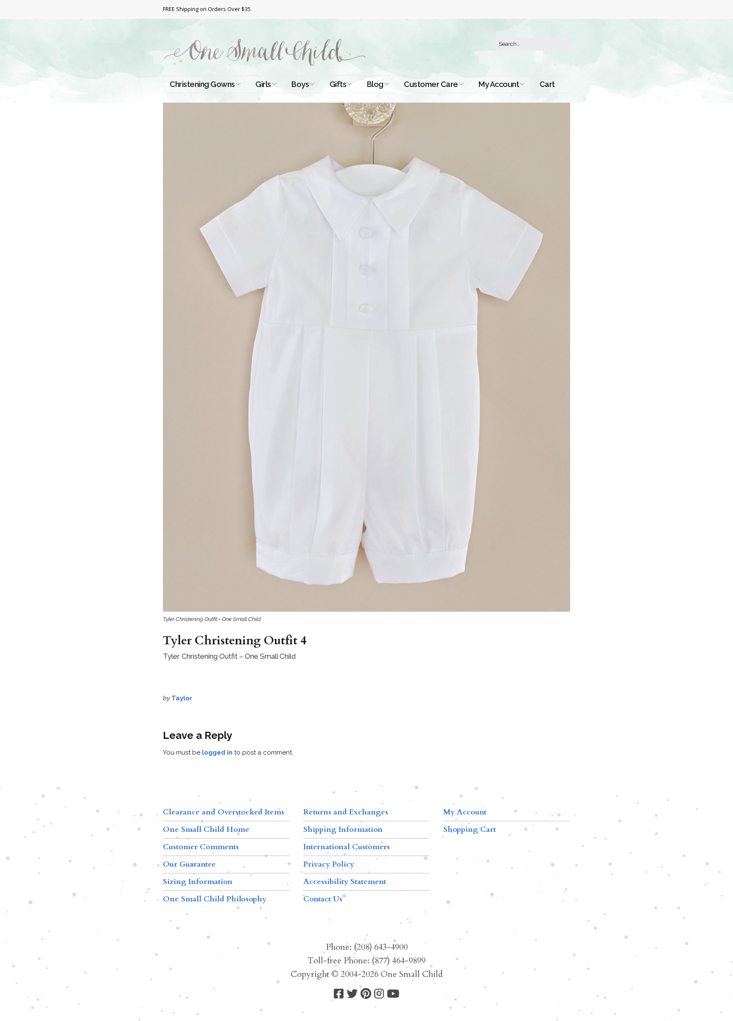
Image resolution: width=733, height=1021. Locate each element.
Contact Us (322, 899)
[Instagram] (379, 994)
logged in (217, 752)
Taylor (181, 698)
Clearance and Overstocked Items (223, 812)
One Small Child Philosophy (214, 899)
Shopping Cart (469, 829)
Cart (547, 84)
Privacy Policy (328, 864)
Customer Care (431, 84)
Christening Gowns (202, 84)
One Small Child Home (206, 829)
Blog (375, 84)
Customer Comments (201, 847)
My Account (498, 84)
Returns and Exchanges (345, 812)
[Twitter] (352, 994)
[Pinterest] (366, 994)
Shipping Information (343, 829)
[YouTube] (393, 994)
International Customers (346, 847)
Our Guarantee (189, 864)
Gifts (338, 84)
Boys (300, 84)
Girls (263, 84)
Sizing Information (197, 881)
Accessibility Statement (344, 881)
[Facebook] (339, 994)
